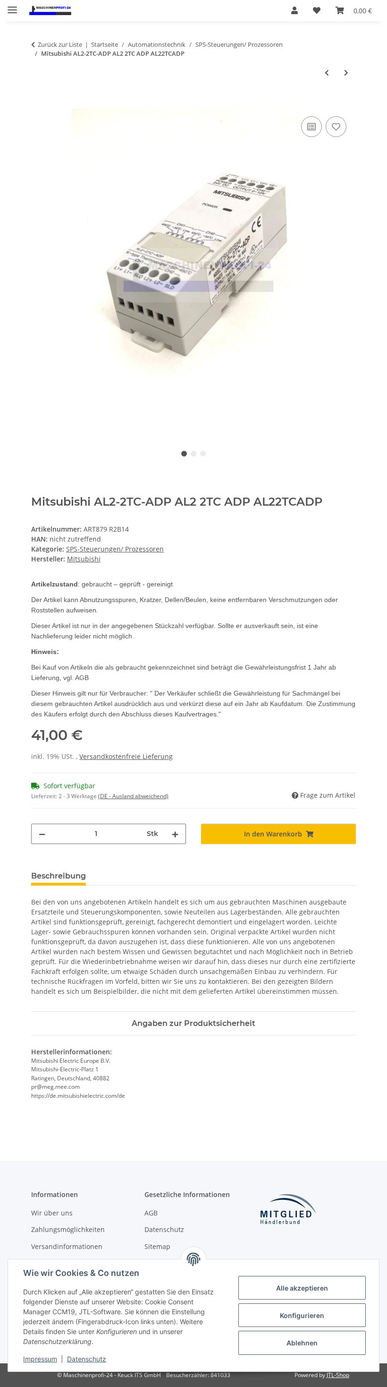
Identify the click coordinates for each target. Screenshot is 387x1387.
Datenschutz (86, 1359)
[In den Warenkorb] (38, 103)
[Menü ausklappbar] (12, 6)
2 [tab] (193, 454)
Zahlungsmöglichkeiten (68, 1229)
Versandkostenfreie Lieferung (126, 756)
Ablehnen (302, 1343)
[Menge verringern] (42, 834)
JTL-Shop (338, 1375)
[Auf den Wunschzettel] (336, 126)
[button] (294, 10)
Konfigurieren (302, 1315)
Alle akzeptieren (302, 1288)
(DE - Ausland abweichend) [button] (133, 796)
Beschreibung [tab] (58, 875)
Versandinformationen (66, 1246)
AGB (151, 1212)
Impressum (40, 1359)
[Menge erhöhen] (175, 834)
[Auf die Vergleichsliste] (311, 126)
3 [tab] (203, 454)
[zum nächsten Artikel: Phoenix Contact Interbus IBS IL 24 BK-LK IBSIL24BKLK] (346, 72)
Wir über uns (52, 1212)
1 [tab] (184, 454)
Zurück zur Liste (60, 44)
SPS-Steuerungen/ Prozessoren (115, 548)
